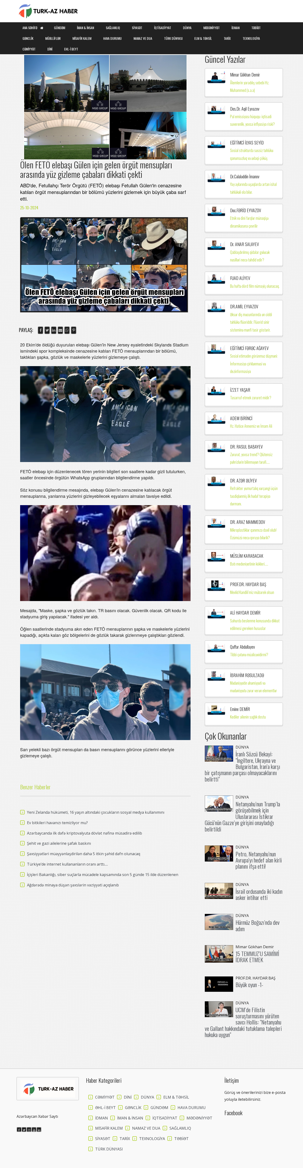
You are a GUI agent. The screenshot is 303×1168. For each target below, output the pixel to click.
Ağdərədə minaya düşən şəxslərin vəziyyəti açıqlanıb (73, 885)
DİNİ (49, 48)
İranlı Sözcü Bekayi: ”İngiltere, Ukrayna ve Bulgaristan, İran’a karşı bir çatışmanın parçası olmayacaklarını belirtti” (242, 766)
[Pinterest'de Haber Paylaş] (73, 330)
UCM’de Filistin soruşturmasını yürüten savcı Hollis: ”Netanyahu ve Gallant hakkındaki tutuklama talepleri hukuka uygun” (243, 1022)
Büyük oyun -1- (249, 984)
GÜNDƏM (59, 27)
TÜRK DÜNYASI (173, 38)
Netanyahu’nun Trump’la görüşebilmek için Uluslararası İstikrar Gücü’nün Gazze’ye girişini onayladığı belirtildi (242, 816)
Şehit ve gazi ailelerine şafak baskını (59, 843)
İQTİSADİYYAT (162, 27)
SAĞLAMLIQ (113, 27)
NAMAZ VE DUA (143, 38)
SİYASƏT (137, 27)
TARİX (227, 38)
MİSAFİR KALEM (81, 38)
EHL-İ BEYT (71, 48)
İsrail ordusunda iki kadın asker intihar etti (259, 894)
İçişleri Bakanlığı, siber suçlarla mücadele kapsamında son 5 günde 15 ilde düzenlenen (102, 874)
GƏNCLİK (27, 38)
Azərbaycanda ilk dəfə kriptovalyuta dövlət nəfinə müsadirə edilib (84, 833)
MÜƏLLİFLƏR (53, 38)
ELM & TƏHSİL (203, 38)
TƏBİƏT (256, 27)
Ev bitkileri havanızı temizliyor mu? (57, 822)
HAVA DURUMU (112, 38)
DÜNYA (187, 27)
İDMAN (236, 27)
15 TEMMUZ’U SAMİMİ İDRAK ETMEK (257, 956)
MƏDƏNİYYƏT (211, 27)
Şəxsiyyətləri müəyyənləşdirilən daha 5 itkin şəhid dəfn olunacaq (83, 853)
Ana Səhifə (30, 27)
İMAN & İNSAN (85, 27)
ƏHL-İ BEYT (105, 1107)
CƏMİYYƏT (29, 48)
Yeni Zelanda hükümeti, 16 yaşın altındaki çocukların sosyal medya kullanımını (95, 812)
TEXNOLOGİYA (251, 38)
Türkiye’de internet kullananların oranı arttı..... (67, 864)
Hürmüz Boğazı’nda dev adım (258, 925)
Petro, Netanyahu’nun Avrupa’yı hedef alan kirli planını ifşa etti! (259, 860)
